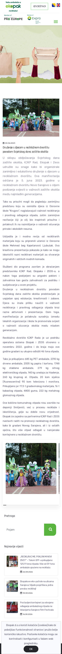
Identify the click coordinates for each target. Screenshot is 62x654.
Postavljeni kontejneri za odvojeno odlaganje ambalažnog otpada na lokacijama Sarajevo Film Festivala (37, 606)
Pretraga (50, 530)
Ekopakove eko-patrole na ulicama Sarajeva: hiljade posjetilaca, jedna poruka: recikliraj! (37, 585)
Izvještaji (39, 6)
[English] (58, 5)
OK (31, 649)
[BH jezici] (54, 5)
